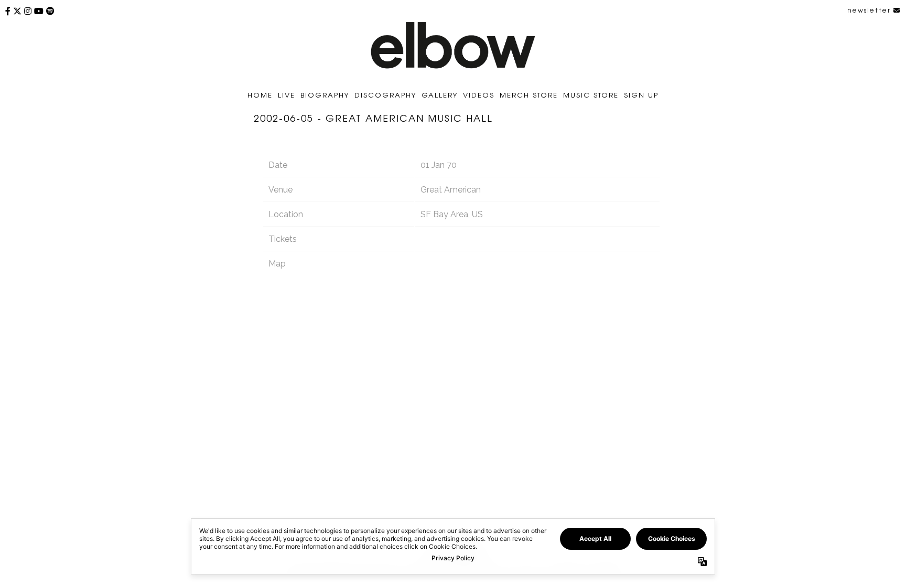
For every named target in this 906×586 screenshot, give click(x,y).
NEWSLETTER (870, 10)
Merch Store (529, 95)
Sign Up (641, 95)
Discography (385, 95)
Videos (478, 95)
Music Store (591, 95)
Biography (324, 95)
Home (260, 95)
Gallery (440, 95)
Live (286, 95)
